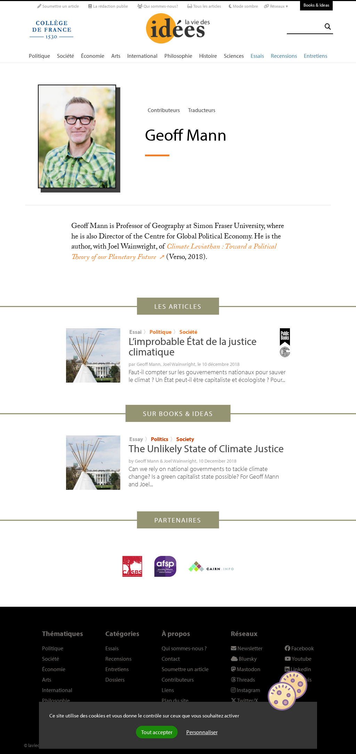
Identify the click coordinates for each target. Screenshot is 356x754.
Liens (168, 689)
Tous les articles (206, 6)
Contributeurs (164, 110)
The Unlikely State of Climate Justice (206, 448)
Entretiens (315, 55)
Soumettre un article (60, 6)
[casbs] (132, 566)
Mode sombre (245, 6)
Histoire (208, 55)
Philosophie (178, 55)
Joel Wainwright (179, 364)
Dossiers (114, 679)
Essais (257, 55)
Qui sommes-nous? (160, 6)
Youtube (301, 658)
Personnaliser (202, 732)
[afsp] (165, 566)
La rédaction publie (110, 6)
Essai (135, 331)
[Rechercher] (328, 26)
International (142, 55)
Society (185, 438)
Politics (159, 438)
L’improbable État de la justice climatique (193, 346)
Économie (92, 55)
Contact (171, 658)
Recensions (284, 55)
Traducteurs (201, 110)
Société (65, 55)
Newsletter (249, 648)
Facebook (302, 648)
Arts (115, 55)
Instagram (248, 689)
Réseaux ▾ (278, 6)
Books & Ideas (316, 5)
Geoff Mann (149, 364)
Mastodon (248, 669)
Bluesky (247, 658)
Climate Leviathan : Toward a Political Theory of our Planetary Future (173, 252)
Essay (136, 438)
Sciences (234, 55)
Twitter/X (247, 700)
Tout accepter (156, 732)
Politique (39, 55)
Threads (245, 679)
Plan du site (175, 700)
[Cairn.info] (211, 566)
